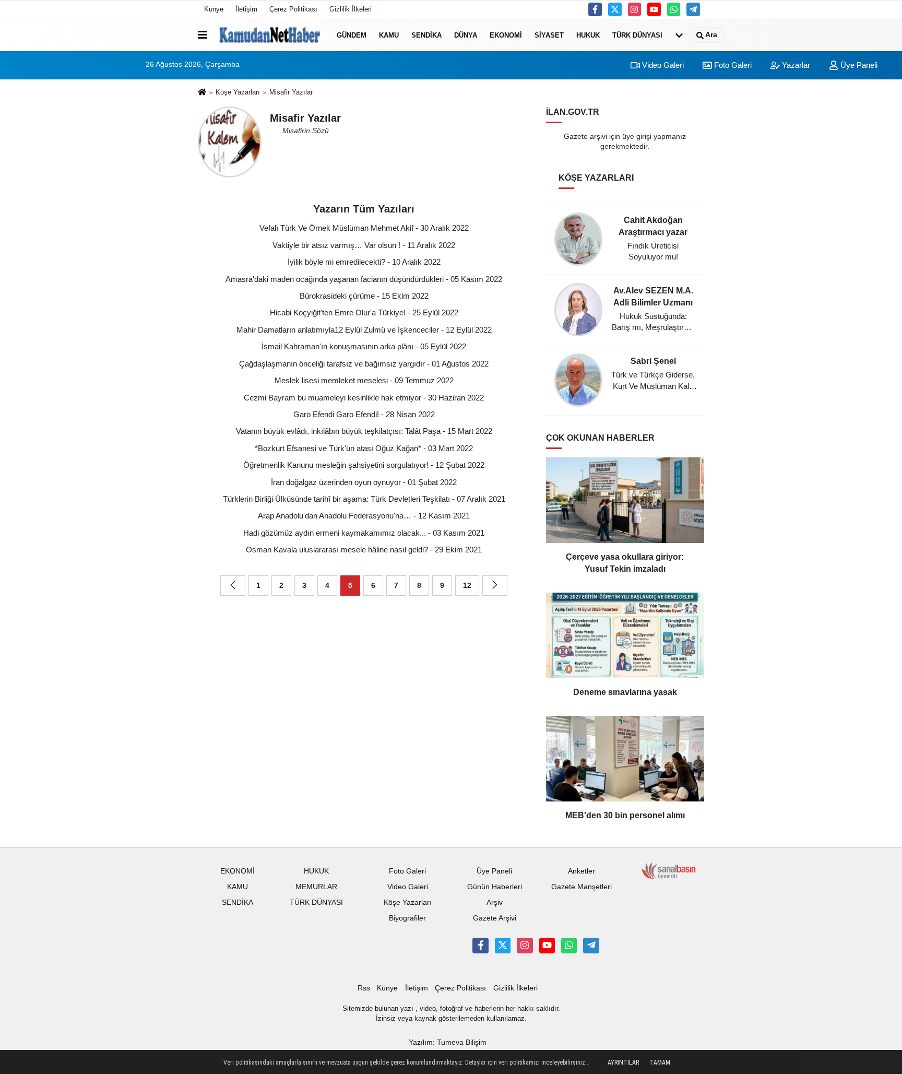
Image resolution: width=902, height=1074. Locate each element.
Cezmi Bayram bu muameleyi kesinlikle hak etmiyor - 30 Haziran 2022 (364, 397)
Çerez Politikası (293, 9)
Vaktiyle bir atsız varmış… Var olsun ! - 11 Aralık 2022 (363, 245)
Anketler (581, 871)
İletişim (246, 9)
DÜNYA (465, 35)
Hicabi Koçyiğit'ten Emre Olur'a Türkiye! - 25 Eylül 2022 (364, 312)
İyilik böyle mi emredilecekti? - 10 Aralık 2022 (364, 261)
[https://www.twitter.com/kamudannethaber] (615, 9)
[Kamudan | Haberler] (270, 35)
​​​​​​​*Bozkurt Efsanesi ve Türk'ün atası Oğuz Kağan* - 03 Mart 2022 (364, 448)
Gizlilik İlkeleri (350, 9)
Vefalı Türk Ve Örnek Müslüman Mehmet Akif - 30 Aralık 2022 (364, 227)
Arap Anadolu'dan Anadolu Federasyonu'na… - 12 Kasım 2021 (364, 515)
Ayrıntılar (623, 1062)
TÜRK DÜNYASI (637, 35)
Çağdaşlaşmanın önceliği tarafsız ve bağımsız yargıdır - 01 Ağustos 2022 (364, 363)
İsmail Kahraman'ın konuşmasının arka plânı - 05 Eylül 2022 (364, 346)
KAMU (389, 35)
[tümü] (679, 35)
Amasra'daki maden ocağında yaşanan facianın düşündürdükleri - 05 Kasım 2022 (363, 279)
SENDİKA (426, 35)
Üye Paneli (857, 65)
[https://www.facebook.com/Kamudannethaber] (595, 9)
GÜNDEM (351, 35)
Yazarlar (795, 65)
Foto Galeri (732, 65)
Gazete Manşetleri (581, 887)
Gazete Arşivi (494, 918)
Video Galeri (662, 65)
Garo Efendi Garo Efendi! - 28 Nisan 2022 (364, 414)
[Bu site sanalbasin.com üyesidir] (669, 871)
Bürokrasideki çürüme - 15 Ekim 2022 (364, 295)
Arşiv (494, 902)
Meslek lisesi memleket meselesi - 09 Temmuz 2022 (364, 380)
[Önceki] (232, 585)
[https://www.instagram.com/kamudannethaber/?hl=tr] (635, 9)
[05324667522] (674, 9)
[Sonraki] (494, 585)
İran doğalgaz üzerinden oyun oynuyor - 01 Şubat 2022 (364, 482)
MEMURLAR (316, 887)
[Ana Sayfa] (202, 93)
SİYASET (549, 35)
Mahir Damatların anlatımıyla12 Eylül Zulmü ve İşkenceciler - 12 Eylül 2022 (364, 329)
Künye (213, 9)
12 (467, 585)
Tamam (659, 1062)
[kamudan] (693, 9)
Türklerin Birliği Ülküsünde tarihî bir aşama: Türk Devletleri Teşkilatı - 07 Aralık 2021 (364, 498)
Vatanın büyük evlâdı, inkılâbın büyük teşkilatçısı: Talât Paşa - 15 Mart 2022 (364, 431)
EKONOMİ (506, 35)
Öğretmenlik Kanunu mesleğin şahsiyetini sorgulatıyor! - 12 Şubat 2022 (363, 465)
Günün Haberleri (494, 887)
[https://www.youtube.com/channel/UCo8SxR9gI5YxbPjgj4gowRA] (654, 9)
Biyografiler (407, 918)
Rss (364, 988)
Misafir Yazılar (291, 92)
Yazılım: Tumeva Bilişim (447, 1042)
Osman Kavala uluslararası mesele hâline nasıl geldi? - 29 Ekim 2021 (364, 549)
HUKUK (588, 35)
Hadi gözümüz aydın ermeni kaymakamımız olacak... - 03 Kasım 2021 (363, 532)
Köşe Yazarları (238, 92)
